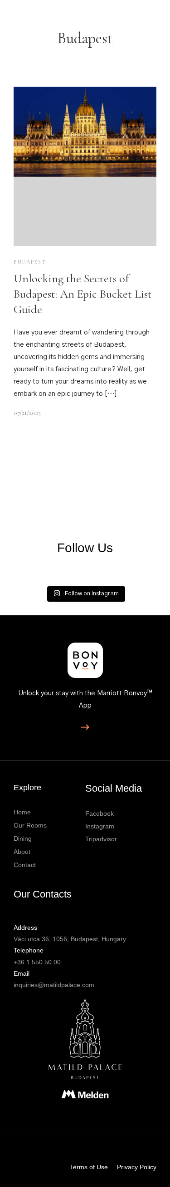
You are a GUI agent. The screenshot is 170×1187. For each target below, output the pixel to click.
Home (22, 812)
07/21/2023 (27, 413)
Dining (23, 838)
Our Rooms (30, 825)
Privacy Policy (136, 1167)
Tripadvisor (101, 839)
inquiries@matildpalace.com (54, 984)
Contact (25, 864)
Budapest (30, 262)
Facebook (99, 813)
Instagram (99, 826)
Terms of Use (89, 1167)
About (22, 851)
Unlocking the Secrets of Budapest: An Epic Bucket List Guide (83, 293)
